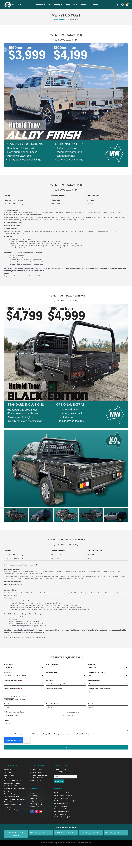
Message (6, 720)
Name (6, 704)
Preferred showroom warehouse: (14, 712)
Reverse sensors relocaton (54, 689)
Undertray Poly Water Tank (12, 680)
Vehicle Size (91, 664)
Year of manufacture (52, 664)
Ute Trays (62, 19)
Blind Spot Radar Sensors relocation (99, 689)
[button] (6, 468)
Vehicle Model (8, 664)
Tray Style (7, 672)
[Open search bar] (114, 4)
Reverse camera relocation (12, 689)
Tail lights (49, 680)
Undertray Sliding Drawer (96, 672)
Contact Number (51, 704)
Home (56, 19)
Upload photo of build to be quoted (14, 697)
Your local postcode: (73, 712)
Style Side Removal (94, 680)
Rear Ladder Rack (51, 672)
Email (90, 704)
